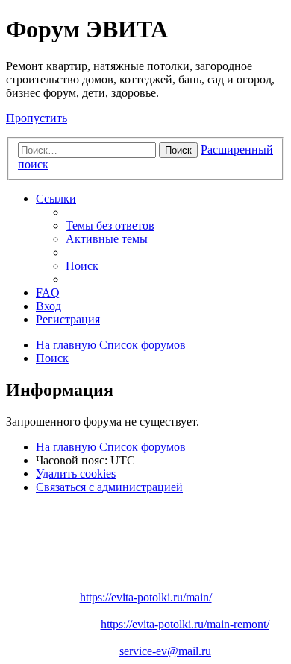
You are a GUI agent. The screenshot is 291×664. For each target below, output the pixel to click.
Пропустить (36, 118)
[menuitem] (110, 225)
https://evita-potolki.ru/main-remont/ (185, 624)
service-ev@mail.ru (165, 651)
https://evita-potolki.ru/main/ (146, 597)
